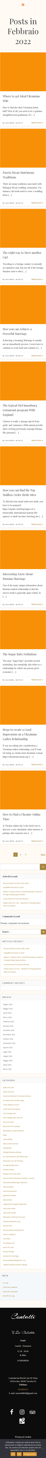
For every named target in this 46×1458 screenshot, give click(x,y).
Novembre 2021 (9, 1034)
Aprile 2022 (7, 1013)
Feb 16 (20, 680)
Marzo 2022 (7, 1017)
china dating (7, 1139)
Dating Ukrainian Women (12, 1152)
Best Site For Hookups (11, 1126)
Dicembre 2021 (8, 1030)
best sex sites (8, 1122)
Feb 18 (20, 604)
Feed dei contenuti (10, 1287)
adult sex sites (8, 1092)
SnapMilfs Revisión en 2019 (13, 887)
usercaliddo (9, 123)
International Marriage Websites (15, 1182)
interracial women (10, 1191)
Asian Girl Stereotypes (11, 1109)
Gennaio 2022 (8, 1026)
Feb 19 (20, 524)
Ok (13, 1454)
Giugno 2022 (7, 1004)
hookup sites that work (12, 1174)
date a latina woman (10, 1143)
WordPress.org (9, 1296)
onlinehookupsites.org (11, 1221)
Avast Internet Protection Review (15, 899)
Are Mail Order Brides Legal (13, 1100)
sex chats (6, 1238)
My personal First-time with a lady (16, 883)
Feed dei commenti (10, 1291)
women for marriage (11, 1256)
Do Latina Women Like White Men (15, 1156)
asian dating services (11, 1104)
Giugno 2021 (7, 1056)
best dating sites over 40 (12, 1117)
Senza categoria (9, 1234)
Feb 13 (20, 841)
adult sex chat (8, 1087)
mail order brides (9, 1213)
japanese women (9, 1195)
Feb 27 (20, 123)
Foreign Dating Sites (11, 1165)
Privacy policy (29, 1454)
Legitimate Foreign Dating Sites (15, 1204)
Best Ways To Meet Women (13, 1131)
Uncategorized (8, 1243)
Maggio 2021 (8, 1060)
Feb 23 (20, 279)
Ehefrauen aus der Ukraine (13, 1161)
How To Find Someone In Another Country (18, 1178)
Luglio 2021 (7, 1052)
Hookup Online (8, 1169)
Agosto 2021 (8, 1047)
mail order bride (9, 1208)
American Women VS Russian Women (17, 1096)
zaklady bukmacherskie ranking (15, 1264)
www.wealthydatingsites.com (14, 1260)
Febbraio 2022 (8, 1021)
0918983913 (23, 1389)
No (19, 1454)
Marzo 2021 (7, 1069)
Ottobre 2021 (8, 1039)
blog (5, 1135)
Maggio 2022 (8, 1008)
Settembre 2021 (9, 1043)
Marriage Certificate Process (14, 1217)
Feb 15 (20, 764)
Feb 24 (20, 203)
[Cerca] (43, 867)
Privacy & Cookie (23, 1436)
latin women (7, 1200)
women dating (8, 1251)
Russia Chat (7, 1226)
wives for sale (8, 1247)
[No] (43, 1448)
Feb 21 (20, 440)
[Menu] (23, 5)
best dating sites (9, 1113)
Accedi (5, 1283)
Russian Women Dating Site (13, 1230)
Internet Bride (8, 1187)
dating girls (7, 1148)
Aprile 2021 (7, 1065)
